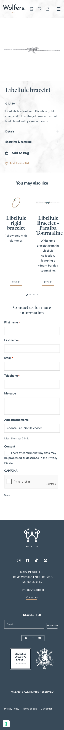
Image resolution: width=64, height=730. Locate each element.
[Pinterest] (45, 560)
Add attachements (16, 420)
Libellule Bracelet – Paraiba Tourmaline (18, 225)
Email (8, 358)
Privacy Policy (11, 708)
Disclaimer (46, 708)
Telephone (12, 375)
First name (12, 322)
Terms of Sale (30, 708)
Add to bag (20, 153)
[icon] (32, 535)
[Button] (32, 9)
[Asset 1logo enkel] (13, 8)
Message (10, 393)
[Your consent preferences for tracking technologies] (6, 723)
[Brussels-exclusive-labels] (20, 658)
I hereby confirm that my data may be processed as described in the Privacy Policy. (30, 458)
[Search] (24, 8)
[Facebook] (27, 560)
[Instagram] (18, 560)
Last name (12, 340)
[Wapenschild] (44, 658)
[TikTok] (36, 560)
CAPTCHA (10, 471)
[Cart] (48, 9)
